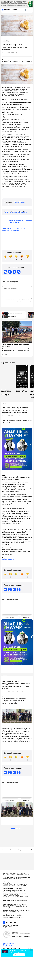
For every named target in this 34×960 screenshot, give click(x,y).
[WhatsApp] (18, 272)
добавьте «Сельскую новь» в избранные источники (13, 229)
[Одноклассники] (10, 272)
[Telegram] (14, 272)
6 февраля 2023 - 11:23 (8, 415)
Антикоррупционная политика (9, 944)
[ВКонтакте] (5, 272)
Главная (4, 850)
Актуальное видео (24, 850)
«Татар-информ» (8, 559)
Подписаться (19, 955)
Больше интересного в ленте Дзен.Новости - (20, 221)
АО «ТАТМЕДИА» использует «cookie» (11, 946)
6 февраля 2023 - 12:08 (8, 52)
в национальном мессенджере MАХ (15, 212)
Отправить (25, 300)
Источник (5, 190)
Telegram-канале (19, 202)
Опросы (12, 850)
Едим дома (5, 40)
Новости (5, 403)
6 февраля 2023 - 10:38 (8, 691)
